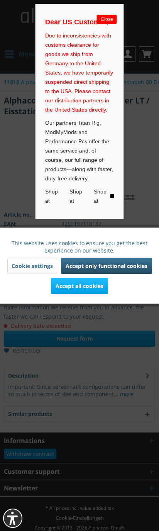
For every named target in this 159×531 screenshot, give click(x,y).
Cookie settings (32, 265)
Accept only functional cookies (106, 265)
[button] (13, 518)
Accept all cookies (79, 285)
